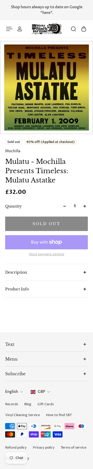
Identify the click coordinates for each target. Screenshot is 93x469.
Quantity (13, 206)
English (11, 391)
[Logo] (46, 29)
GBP (41, 391)
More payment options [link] (46, 254)
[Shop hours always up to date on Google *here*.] (46, 10)
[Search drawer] (73, 29)
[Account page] (19, 29)
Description (16, 272)
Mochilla (12, 151)
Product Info (17, 289)
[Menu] (9, 29)
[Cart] (84, 29)
